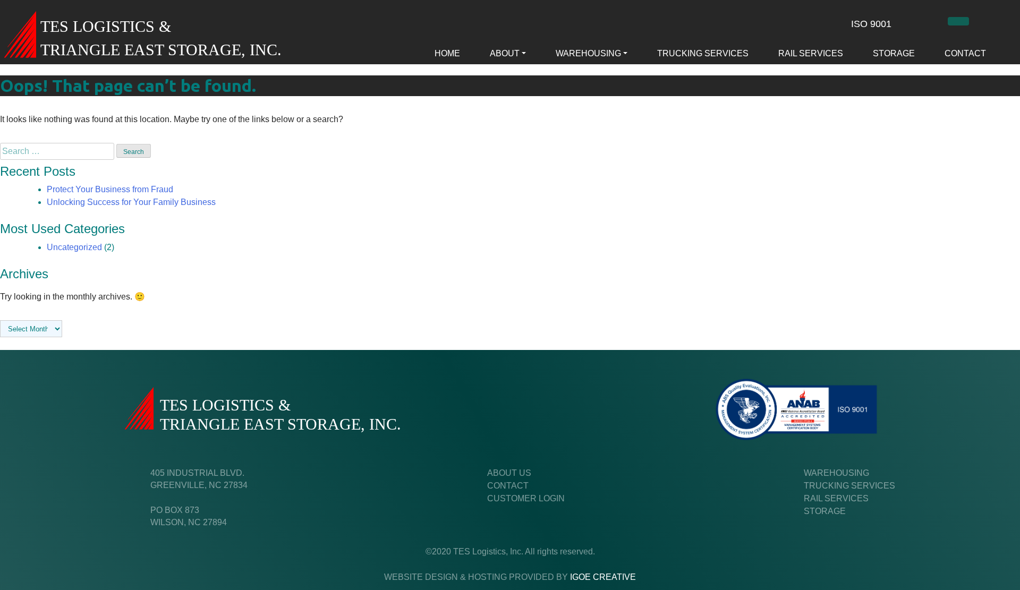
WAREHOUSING (588, 53)
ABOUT (505, 53)
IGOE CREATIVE (603, 577)
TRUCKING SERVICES (703, 53)
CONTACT (965, 53)
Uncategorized (74, 247)
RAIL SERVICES (810, 53)
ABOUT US (509, 472)
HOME (447, 53)
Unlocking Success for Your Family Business (131, 202)
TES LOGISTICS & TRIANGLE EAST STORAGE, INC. (161, 38)
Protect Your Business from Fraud (110, 189)
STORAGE (894, 53)
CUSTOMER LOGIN (526, 498)
